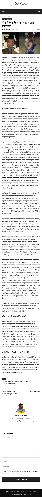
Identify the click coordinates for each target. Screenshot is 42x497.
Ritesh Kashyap (6, 29)
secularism (27, 381)
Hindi (8, 16)
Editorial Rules (21, 491)
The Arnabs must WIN (33, 392)
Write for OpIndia (11, 491)
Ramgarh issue (18, 381)
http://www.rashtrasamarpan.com (21, 418)
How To (29, 491)
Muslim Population (8, 381)
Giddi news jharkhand (21, 379)
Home (3, 16)
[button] (3, 11)
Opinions (9, 19)
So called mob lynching (9, 383)
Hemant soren (33, 379)
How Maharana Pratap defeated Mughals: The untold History (9, 394)
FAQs (34, 491)
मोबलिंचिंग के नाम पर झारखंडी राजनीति (18, 24)
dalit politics (11, 379)
